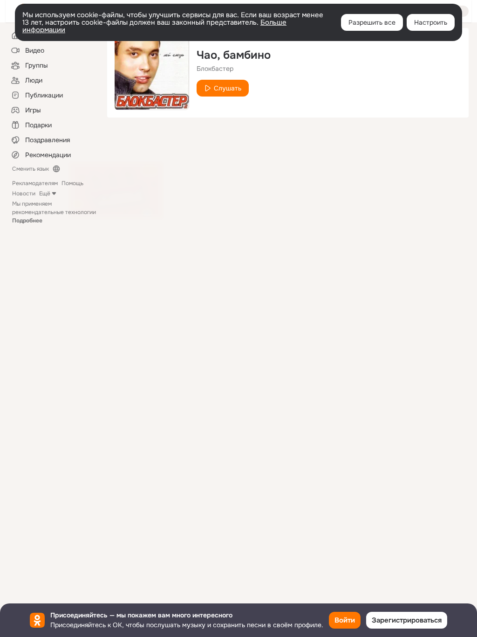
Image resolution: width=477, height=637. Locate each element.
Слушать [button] (227, 88)
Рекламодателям (35, 183)
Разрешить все (371, 22)
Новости (23, 193)
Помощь (72, 183)
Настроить (430, 22)
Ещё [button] (44, 193)
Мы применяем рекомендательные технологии (54, 212)
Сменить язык (30, 169)
